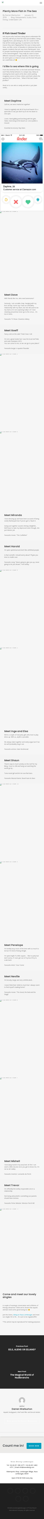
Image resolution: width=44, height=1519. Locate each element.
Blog (13, 17)
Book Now (34, 1446)
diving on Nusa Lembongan (22, 1315)
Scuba (29, 17)
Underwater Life (15, 19)
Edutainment (20, 17)
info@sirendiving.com (26, 1467)
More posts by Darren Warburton (22, 1421)
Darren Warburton (12, 15)
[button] (41, 3)
